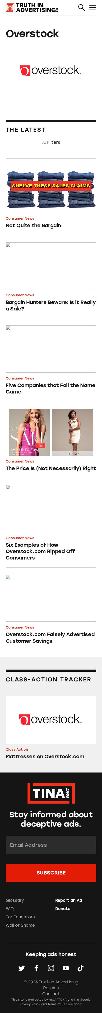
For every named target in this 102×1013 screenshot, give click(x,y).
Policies (51, 987)
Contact (51, 993)
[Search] (81, 8)
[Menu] (92, 8)
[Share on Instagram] (51, 968)
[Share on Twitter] (21, 968)
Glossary (15, 900)
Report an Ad (68, 900)
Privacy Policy (30, 1004)
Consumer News (20, 218)
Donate (62, 908)
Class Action (17, 749)
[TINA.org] (51, 792)
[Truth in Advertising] (32, 7)
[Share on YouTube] (65, 968)
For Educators (20, 917)
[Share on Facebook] (36, 968)
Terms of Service (60, 1004)
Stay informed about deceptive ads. (51, 819)
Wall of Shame (20, 925)
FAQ (10, 908)
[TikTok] (80, 968)
